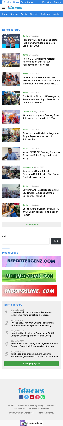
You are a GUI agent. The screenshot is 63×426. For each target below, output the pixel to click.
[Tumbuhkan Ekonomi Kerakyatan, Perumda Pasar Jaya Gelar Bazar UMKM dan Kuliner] (11, 98)
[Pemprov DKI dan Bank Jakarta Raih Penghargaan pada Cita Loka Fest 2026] (11, 41)
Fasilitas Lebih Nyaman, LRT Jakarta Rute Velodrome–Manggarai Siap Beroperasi (31, 313)
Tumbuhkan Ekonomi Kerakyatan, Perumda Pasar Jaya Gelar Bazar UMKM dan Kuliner (41, 99)
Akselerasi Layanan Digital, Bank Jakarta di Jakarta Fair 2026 (41, 117)
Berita (25, 36)
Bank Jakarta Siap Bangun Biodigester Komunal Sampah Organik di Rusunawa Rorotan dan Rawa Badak (34, 344)
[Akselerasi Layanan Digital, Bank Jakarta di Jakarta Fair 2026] (11, 117)
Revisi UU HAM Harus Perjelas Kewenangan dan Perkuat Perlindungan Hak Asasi (39, 61)
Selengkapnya (32, 224)
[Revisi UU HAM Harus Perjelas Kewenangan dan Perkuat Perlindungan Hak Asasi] (11, 60)
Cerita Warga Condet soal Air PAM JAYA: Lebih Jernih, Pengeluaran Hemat (42, 211)
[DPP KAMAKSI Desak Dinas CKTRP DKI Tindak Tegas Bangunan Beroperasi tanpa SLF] (11, 191)
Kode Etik (22, 405)
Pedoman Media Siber (38, 408)
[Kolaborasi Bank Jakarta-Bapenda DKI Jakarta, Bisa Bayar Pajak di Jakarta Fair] (11, 173)
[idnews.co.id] (14, 7)
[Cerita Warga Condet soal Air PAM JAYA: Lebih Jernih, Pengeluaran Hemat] (11, 210)
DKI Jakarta (28, 111)
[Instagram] (37, 397)
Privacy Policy (37, 405)
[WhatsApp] (42, 397)
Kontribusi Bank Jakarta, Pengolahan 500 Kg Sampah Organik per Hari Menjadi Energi (33, 334)
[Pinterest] (32, 397)
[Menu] (4, 7)
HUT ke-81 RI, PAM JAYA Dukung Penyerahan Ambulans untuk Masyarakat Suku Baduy (32, 324)
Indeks (11, 405)
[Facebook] (21, 397)
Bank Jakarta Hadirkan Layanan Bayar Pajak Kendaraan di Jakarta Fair (41, 136)
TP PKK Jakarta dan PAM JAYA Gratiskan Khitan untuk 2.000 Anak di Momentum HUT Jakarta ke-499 (42, 82)
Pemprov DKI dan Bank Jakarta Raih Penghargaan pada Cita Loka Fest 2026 (40, 42)
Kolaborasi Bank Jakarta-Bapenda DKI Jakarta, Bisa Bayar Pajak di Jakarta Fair (41, 174)
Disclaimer (20, 408)
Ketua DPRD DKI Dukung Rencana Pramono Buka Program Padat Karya (41, 155)
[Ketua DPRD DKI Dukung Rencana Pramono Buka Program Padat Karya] (11, 154)
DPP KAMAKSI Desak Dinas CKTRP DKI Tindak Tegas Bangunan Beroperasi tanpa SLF (41, 192)
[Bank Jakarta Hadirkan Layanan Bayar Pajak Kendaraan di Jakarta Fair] (11, 135)
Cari (4, 236)
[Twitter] (26, 397)
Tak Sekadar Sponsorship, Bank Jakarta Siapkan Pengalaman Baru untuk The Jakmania (34, 355)
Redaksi (51, 405)
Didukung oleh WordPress (22, 412)
